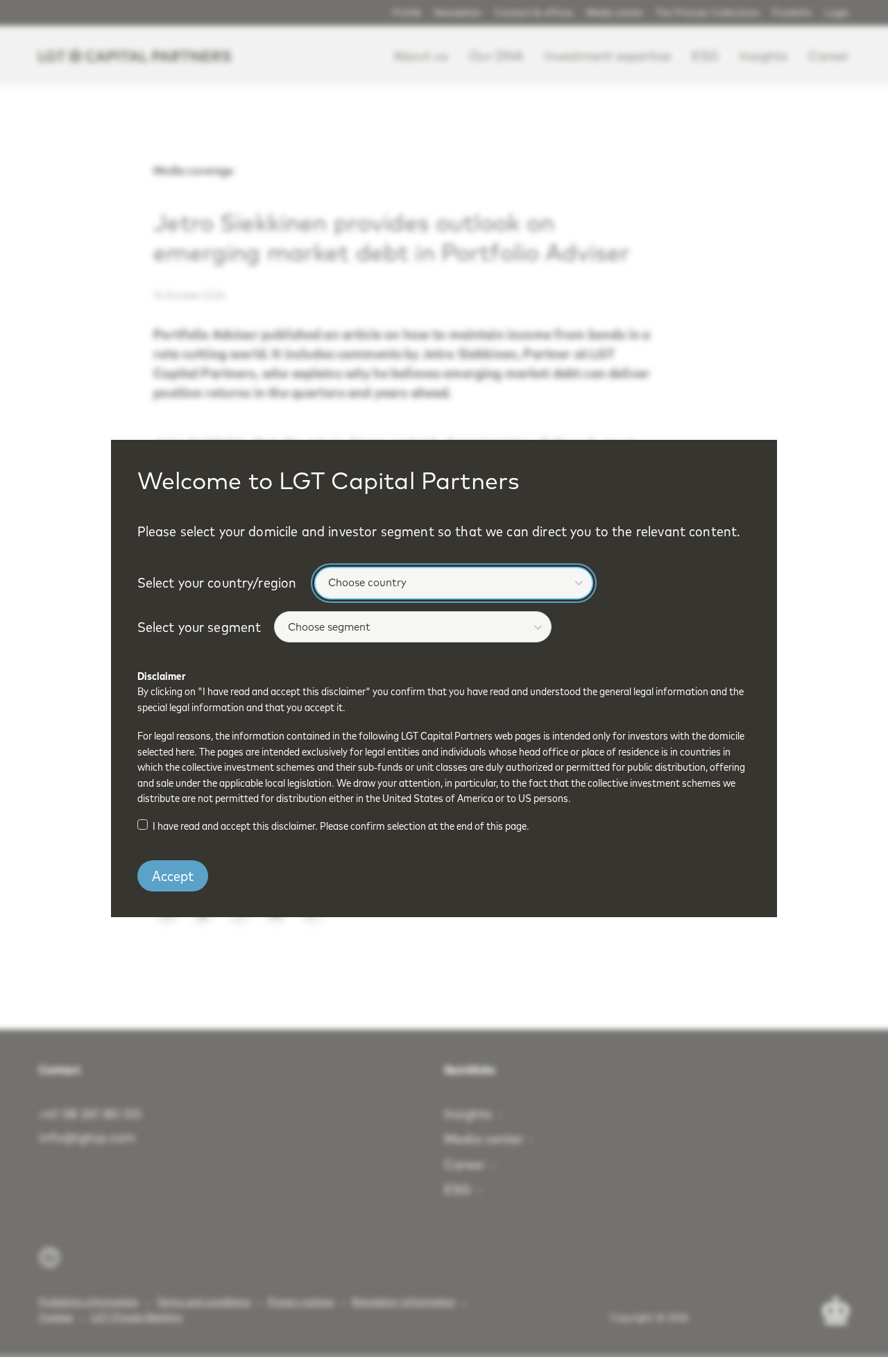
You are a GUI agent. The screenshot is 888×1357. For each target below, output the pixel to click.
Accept (173, 876)
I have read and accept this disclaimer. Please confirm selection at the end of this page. (341, 826)
